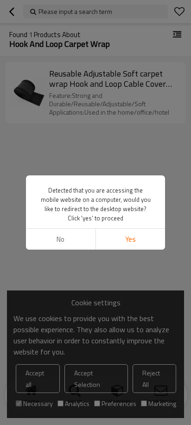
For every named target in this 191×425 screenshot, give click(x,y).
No (60, 239)
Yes (130, 239)
